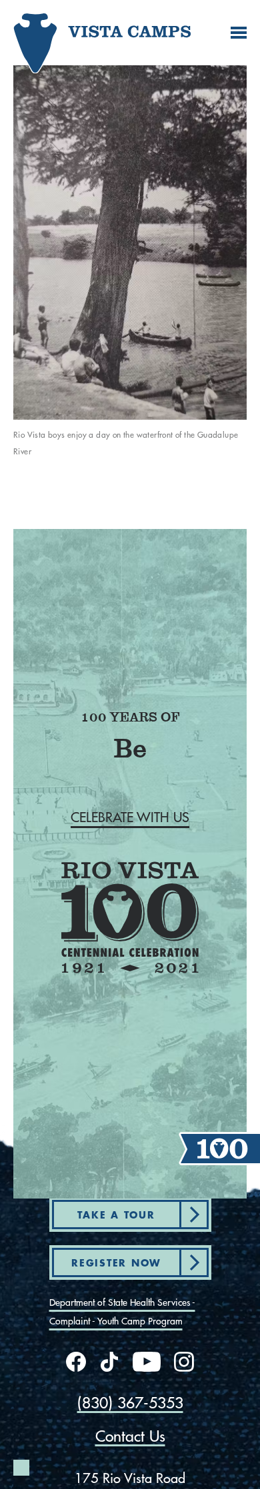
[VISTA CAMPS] (56, 37)
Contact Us (130, 1436)
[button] (130, 817)
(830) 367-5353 (130, 1402)
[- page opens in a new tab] (76, 1362)
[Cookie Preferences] (21, 1468)
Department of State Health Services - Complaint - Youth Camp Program (122, 1311)
